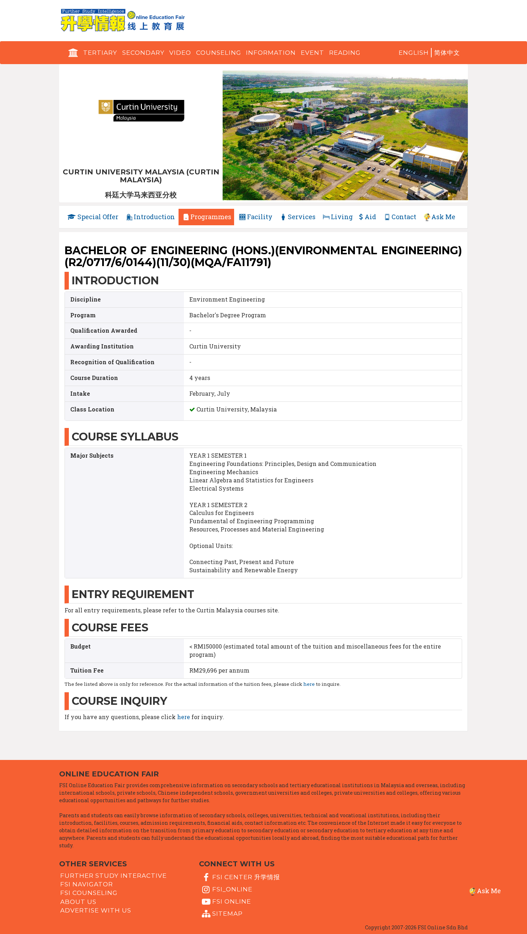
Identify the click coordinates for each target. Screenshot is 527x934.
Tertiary (100, 52)
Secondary (143, 52)
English (414, 52)
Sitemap (227, 913)
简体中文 (447, 52)
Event (312, 52)
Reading (345, 52)
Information (271, 52)
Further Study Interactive (113, 875)
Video (180, 52)
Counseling (218, 52)
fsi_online (232, 889)
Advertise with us (95, 910)
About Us (78, 901)
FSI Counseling (89, 892)
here (309, 684)
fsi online (231, 901)
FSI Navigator (86, 884)
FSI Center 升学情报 (246, 876)
